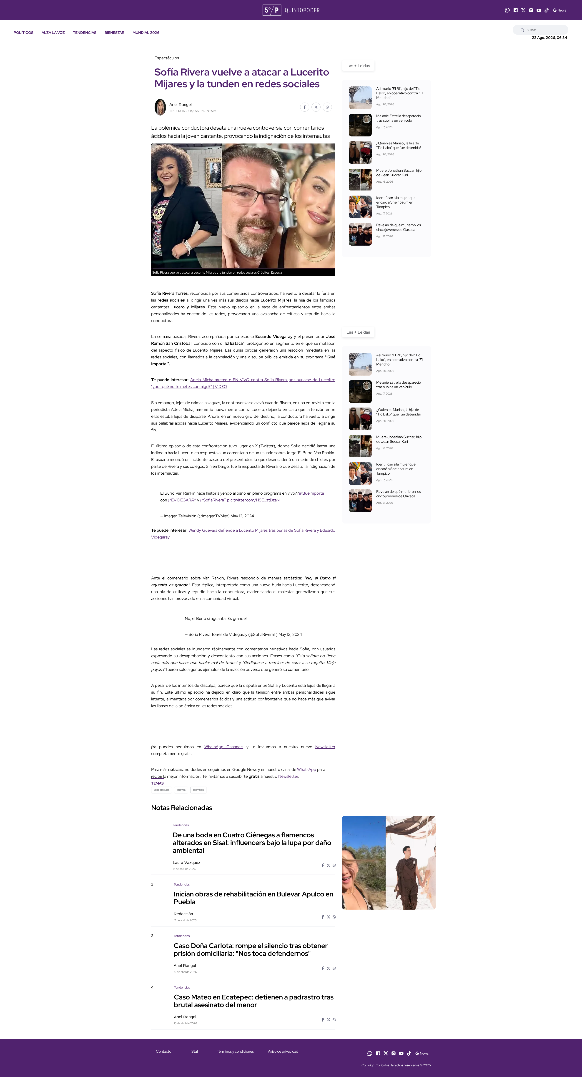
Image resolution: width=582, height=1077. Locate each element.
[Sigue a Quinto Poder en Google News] (559, 10)
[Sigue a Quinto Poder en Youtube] (539, 10)
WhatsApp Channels (223, 746)
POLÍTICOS (23, 32)
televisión (198, 790)
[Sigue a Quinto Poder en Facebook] (515, 10)
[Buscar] (522, 30)
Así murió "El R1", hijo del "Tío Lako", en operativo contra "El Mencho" (399, 93)
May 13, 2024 (290, 634)
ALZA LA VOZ (53, 32)
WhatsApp (306, 769)
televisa (181, 790)
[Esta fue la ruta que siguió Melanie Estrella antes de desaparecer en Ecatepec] (360, 125)
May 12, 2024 (242, 515)
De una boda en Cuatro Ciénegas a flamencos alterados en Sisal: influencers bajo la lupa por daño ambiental (252, 842)
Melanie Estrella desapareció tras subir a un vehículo (398, 118)
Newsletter (325, 746)
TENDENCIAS (84, 32)
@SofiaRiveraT (213, 500)
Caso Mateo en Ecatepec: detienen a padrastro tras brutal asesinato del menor (254, 1000)
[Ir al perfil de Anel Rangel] (160, 106)
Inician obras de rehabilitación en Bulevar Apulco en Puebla (253, 897)
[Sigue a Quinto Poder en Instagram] (531, 10)
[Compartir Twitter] (316, 107)
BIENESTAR (114, 32)
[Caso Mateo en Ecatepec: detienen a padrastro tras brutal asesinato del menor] (388, 1023)
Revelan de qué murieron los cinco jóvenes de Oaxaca (398, 227)
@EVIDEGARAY (182, 500)
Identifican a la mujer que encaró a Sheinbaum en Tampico (396, 202)
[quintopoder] (291, 10)
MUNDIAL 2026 (146, 32)
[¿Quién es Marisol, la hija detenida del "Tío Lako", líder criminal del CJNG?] (360, 152)
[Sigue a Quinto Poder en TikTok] (546, 10)
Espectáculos (161, 790)
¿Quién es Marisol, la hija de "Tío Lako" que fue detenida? (398, 145)
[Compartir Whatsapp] (327, 107)
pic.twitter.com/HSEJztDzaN (253, 500)
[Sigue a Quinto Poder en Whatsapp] (507, 10)
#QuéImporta (311, 493)
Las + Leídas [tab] (358, 65)
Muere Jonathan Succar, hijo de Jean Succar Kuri (398, 172)
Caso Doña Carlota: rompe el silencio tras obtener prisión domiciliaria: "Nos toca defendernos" (251, 949)
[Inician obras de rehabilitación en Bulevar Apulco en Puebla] (388, 921)
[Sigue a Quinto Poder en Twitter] (523, 10)
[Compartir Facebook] (304, 107)
